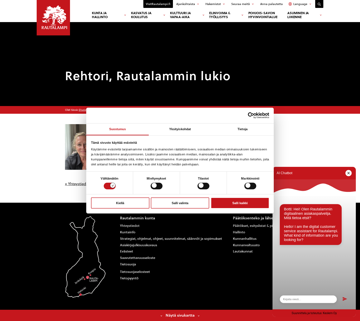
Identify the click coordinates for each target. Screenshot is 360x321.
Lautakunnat (243, 251)
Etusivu (83, 109)
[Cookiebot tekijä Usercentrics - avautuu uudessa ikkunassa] (251, 115)
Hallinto (239, 232)
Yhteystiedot (130, 226)
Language (300, 4)
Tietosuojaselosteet (135, 272)
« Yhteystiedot (77, 184)
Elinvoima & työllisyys (219, 15)
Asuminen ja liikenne (298, 15)
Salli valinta (180, 203)
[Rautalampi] (53, 17)
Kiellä (120, 203)
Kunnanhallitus (244, 239)
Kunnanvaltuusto (246, 245)
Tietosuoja (128, 264)
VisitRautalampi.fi (158, 4)
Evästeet (126, 251)
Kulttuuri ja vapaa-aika (180, 15)
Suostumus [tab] (117, 129)
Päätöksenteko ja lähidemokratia (262, 218)
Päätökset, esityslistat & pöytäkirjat (259, 226)
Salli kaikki (240, 203)
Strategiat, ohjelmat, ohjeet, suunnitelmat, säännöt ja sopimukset (171, 239)
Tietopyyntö (129, 278)
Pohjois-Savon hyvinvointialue (263, 15)
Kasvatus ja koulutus (141, 15)
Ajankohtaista (185, 4)
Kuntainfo (127, 232)
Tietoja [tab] (243, 129)
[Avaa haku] (319, 4)
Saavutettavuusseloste (137, 258)
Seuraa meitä (240, 4)
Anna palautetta (271, 4)
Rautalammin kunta (137, 218)
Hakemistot (213, 4)
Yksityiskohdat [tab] (180, 129)
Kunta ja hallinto (100, 15)
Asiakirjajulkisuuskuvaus (138, 245)
